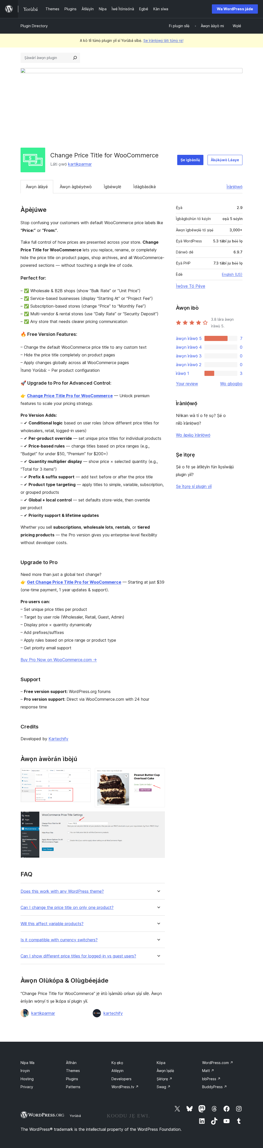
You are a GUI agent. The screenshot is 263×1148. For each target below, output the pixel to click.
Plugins (72, 1079)
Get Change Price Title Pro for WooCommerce (74, 582)
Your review (187, 383)
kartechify (113, 1013)
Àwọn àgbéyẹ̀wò (76, 186)
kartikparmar (80, 164)
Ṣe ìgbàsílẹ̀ (190, 160)
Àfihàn (71, 1062)
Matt (208, 1070)
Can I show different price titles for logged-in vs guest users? (78, 956)
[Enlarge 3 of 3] (158, 818)
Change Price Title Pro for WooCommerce (70, 395)
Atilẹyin (117, 1070)
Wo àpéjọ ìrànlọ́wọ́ (193, 435)
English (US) (232, 274)
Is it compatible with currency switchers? (59, 939)
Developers (121, 1079)
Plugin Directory (34, 26)
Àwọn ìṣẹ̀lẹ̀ (165, 1070)
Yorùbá (75, 1116)
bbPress (211, 1079)
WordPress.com (217, 1062)
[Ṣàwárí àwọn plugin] (75, 58)
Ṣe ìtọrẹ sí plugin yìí (194, 486)
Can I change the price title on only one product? (67, 907)
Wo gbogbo (231, 383)
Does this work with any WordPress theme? (62, 891)
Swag (164, 1087)
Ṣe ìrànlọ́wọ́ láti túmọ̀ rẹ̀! (163, 40)
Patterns (73, 1087)
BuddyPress (214, 1087)
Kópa (161, 1062)
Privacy (27, 1087)
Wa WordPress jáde (235, 9)
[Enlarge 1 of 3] (83, 774)
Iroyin (25, 1070)
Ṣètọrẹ (164, 1079)
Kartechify (58, 738)
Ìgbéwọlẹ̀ (112, 186)
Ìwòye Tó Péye (190, 286)
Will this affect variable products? (52, 923)
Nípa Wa (27, 1062)
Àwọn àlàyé (37, 186)
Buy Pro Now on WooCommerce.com (59, 659)
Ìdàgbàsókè (144, 186)
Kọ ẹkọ (117, 1062)
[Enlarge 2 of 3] (158, 774)
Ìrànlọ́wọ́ (234, 186)
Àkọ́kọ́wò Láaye (225, 160)
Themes (73, 1070)
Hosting (27, 1079)
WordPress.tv (125, 1087)
